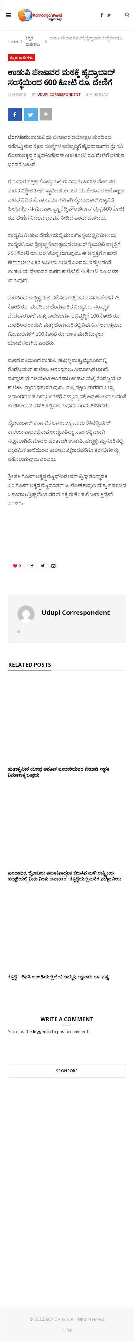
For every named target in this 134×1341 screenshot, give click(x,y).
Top (68, 1329)
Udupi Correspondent (59, 94)
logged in (42, 1031)
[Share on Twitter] (31, 114)
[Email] (53, 565)
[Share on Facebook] (15, 114)
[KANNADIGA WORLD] (39, 15)
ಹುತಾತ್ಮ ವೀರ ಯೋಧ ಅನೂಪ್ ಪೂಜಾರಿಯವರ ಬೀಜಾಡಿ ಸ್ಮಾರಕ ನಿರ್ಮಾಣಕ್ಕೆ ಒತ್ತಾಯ (58, 772)
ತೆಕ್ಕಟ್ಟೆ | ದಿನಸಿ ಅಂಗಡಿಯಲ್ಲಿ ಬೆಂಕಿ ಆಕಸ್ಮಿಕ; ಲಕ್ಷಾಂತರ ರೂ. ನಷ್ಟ (58, 977)
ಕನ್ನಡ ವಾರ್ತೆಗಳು (21, 57)
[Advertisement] (67, 1181)
